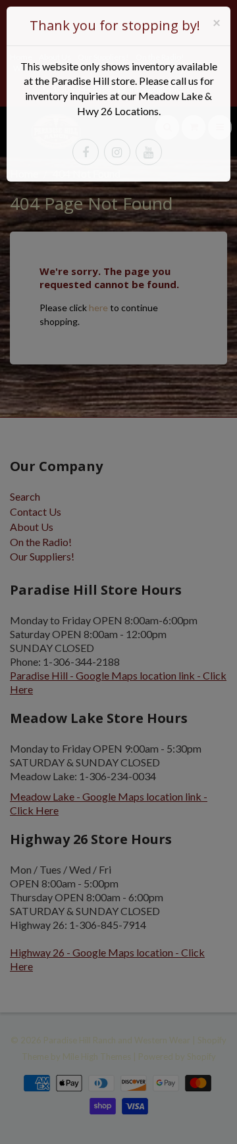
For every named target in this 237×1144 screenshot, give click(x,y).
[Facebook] (85, 152)
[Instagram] (117, 152)
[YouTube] (149, 152)
